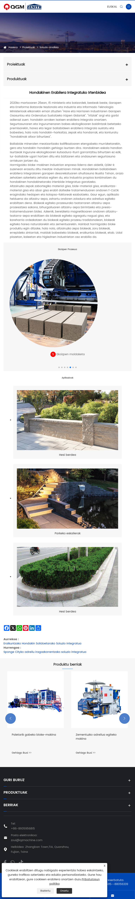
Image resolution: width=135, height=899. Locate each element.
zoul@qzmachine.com (26, 840)
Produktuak (15, 792)
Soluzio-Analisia (49, 47)
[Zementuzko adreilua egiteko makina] (35, 699)
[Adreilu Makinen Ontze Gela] (99, 699)
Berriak (11, 805)
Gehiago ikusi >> (21, 753)
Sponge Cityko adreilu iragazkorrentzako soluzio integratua (45, 652)
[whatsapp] (12, 862)
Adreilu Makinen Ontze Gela (95, 735)
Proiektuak (28, 47)
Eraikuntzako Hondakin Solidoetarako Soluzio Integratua (42, 643)
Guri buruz (14, 780)
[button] (59, 367)
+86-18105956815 (23, 828)
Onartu (64, 891)
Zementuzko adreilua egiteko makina (32, 737)
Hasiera (13, 47)
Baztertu (45, 891)
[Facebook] (5, 862)
